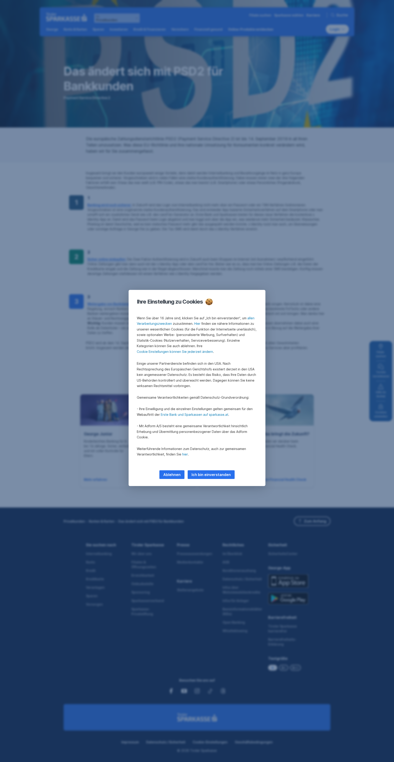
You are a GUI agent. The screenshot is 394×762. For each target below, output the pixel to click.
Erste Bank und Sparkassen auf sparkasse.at (194, 414)
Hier (197, 323)
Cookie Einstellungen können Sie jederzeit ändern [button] (175, 352)
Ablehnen (172, 474)
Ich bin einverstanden (211, 474)
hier (185, 454)
